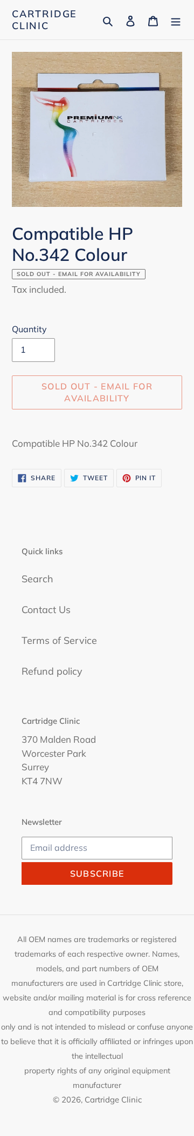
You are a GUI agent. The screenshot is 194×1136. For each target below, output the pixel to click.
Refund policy (52, 671)
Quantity (29, 329)
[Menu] (175, 19)
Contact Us (46, 609)
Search (37, 579)
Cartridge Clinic (44, 19)
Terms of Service (59, 640)
